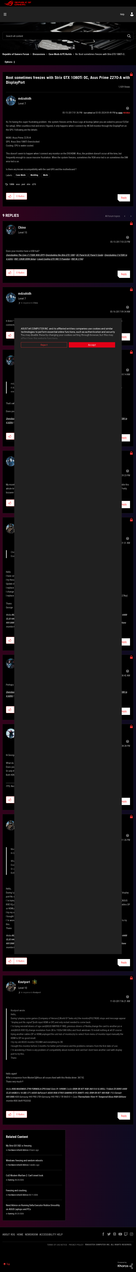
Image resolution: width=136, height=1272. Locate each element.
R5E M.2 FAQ (77, 259)
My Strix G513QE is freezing (19, 1145)
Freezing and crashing (16, 1190)
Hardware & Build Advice (18, 1150)
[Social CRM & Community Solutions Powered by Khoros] (125, 1265)
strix (28, 184)
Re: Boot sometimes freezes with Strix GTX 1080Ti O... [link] (100, 54)
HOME (20, 1234)
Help (122, 14)
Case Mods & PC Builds (60, 54)
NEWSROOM (31, 1234)
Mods (45, 175)
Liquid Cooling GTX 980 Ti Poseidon (53, 259)
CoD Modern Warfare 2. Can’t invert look (24, 1175)
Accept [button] (92, 345)
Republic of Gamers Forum (15, 54)
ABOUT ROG (8, 1234)
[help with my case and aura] (131, 216)
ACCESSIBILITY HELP (51, 1234)
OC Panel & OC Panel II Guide (89, 255)
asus (18, 184)
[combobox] (68, 36)
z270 (34, 184)
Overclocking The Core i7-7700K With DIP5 (25, 255)
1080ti (11, 184)
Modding (34, 175)
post (23, 184)
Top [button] (8, 1264)
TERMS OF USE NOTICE (57, 1245)
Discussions (39, 54)
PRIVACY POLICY (76, 1245)
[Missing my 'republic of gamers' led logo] (125, 216)
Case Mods (21, 175)
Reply (124, 197)
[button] (10, 196)
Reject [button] (44, 345)
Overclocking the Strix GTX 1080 (60, 255)
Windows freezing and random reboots (24, 1160)
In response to (29, 303)
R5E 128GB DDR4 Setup (25, 259)
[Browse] (6, 14)
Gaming (11, 1180)
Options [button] (8, 62)
